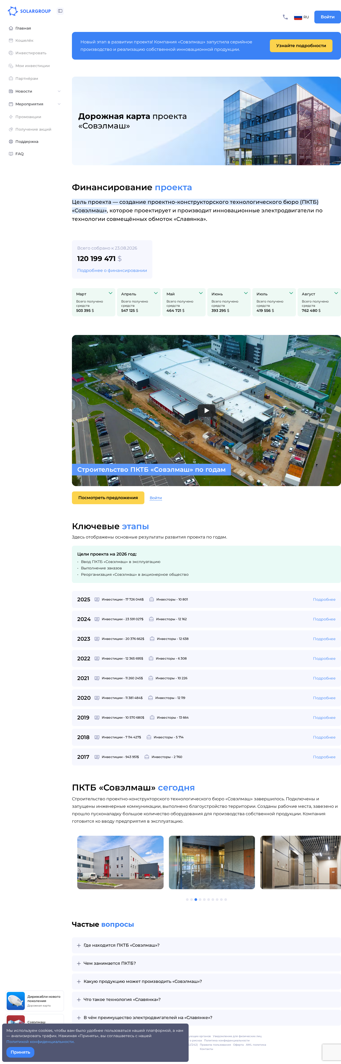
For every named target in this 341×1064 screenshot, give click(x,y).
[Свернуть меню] (60, 11)
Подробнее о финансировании (112, 270)
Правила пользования (215, 1044)
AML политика (256, 1044)
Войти (328, 16)
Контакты (206, 1049)
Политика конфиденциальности (227, 1040)
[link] (301, 45)
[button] (180, 899)
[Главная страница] (29, 11)
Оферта (238, 1044)
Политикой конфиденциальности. (40, 1041)
